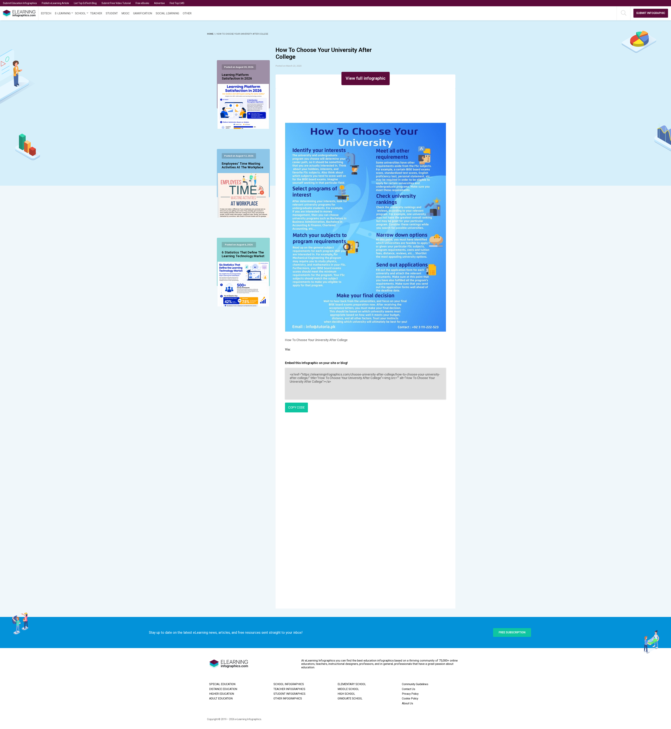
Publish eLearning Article (55, 3)
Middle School (348, 689)
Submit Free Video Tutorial (116, 3)
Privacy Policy (410, 693)
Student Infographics (289, 693)
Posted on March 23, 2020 (288, 66)
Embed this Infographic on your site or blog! (316, 363)
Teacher (96, 13)
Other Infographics (287, 698)
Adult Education (221, 698)
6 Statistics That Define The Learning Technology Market (243, 254)
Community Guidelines (415, 684)
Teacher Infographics (289, 689)
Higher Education (221, 693)
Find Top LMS (177, 3)
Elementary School (352, 684)
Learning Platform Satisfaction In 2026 (237, 76)
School (80, 13)
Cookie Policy (410, 698)
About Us (407, 703)
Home (210, 34)
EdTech (46, 13)
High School (346, 693)
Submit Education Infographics (20, 3)
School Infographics (288, 684)
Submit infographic (650, 13)
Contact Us (408, 689)
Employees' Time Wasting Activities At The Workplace (242, 165)
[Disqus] (365, 465)
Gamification (142, 13)
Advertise (159, 3)
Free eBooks (142, 3)
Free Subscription (512, 632)
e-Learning (63, 13)
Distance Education (223, 689)
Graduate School (350, 698)
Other (187, 13)
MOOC (125, 13)
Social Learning (167, 13)
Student (112, 13)
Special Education (222, 684)
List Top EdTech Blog (85, 3)
